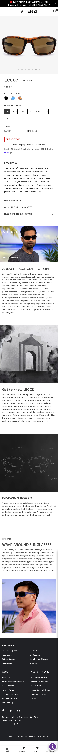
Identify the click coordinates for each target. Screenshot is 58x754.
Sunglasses (7, 664)
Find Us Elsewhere (39, 694)
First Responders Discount (13, 682)
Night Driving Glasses (38, 659)
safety (7, 131)
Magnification (12, 106)
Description (11, 163)
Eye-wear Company (27, 736)
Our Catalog (7, 703)
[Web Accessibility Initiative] (52, 746)
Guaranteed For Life (40, 677)
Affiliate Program (9, 699)
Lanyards (33, 664)
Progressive (7, 655)
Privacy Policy (8, 690)
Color (8, 94)
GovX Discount (8, 686)
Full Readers (34, 655)
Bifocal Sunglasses (10, 651)
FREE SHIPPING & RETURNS (18, 214)
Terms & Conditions (10, 694)
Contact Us (36, 686)
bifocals (32, 131)
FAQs (33, 699)
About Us (6, 677)
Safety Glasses (8, 659)
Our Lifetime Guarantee (18, 207)
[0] (54, 11)
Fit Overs (33, 651)
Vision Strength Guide (40, 690)
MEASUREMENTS (12, 200)
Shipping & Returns (39, 682)
